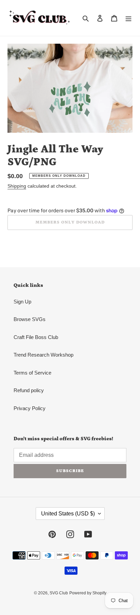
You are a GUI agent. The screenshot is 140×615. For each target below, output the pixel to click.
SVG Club (59, 593)
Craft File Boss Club (36, 337)
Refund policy (29, 390)
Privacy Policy (30, 408)
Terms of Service (32, 373)
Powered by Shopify (87, 593)
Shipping (16, 186)
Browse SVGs (30, 319)
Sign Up (22, 301)
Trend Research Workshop (43, 355)
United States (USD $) (68, 513)
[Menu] (128, 18)
